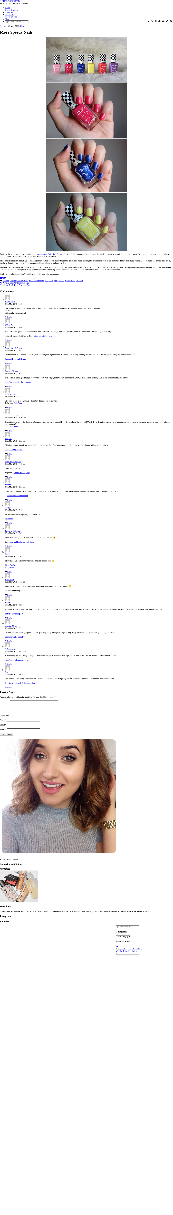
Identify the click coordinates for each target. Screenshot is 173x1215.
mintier (8, 508)
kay (6, 672)
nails (55, 280)
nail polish (49, 280)
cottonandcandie (11, 415)
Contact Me (9, 14)
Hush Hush (9, 579)
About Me (9, 12)
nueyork (8, 439)
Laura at (15, 359)
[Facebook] (167, 21)
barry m (6, 280)
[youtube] (9, 869)
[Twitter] (152, 21)
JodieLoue (18, 403)
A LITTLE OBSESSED (10, 1)
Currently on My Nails (19, 280)
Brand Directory (11, 10)
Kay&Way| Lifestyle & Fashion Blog (20, 683)
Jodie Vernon (10, 394)
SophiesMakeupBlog (22, 473)
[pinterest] (7, 869)
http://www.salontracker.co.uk (17, 660)
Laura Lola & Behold (13, 348)
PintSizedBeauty (11, 371)
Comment (4, 716)
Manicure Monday (36, 280)
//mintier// (9, 519)
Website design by (126, 951)
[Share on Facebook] (1, 278)
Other (21, 26)
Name (3, 720)
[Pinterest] (159, 21)
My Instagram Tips (15, 283)
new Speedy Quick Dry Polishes (50, 254)
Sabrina (3, 26)
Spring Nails (70, 280)
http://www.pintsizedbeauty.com (18, 382)
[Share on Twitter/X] (3, 278)
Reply (9, 317)
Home (7, 8)
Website (3, 729)
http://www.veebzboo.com (17, 496)
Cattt (7, 554)
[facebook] (5, 869)
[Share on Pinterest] (5, 278)
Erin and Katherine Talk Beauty (22, 542)
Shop (7, 19)
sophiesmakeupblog (13, 462)
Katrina (8, 603)
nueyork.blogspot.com (14, 449)
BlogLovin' (9, 567)
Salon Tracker (10, 649)
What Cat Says (11, 565)
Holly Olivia (10, 302)
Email (3, 725)
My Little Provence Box (15, 285)
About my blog (11, 17)
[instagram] (3, 869)
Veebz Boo (9, 485)
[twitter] (1, 869)
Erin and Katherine (13, 531)
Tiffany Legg (10, 325)
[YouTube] (163, 21)
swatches (79, 280)
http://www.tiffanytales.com (45, 336)
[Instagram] (156, 21)
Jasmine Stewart (11, 626)
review (61, 280)
